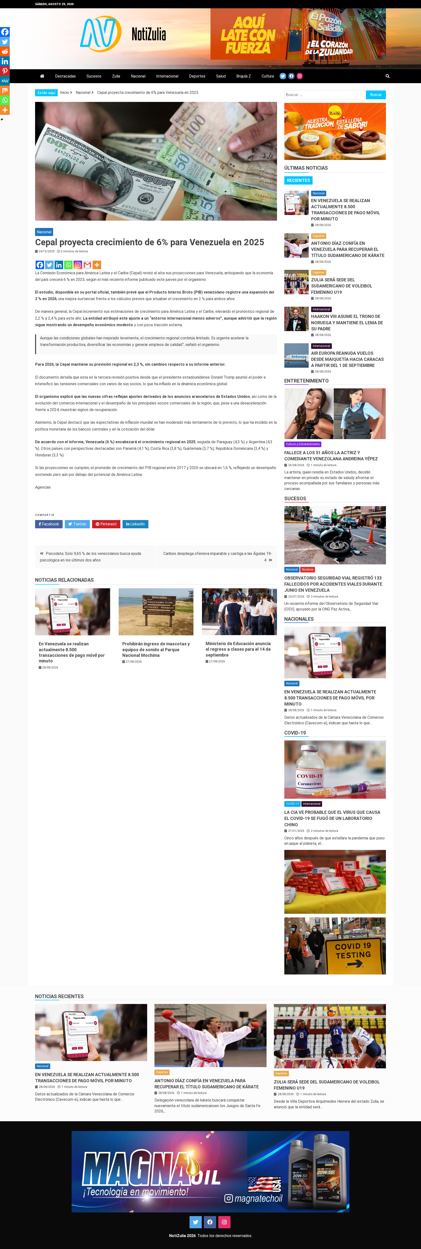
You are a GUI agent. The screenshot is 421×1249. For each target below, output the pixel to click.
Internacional (167, 76)
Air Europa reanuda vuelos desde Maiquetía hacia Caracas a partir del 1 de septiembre (347, 359)
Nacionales (299, 619)
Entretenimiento (306, 381)
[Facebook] (40, 265)
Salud (221, 76)
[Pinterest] (5, 71)
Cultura (268, 76)
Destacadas (65, 76)
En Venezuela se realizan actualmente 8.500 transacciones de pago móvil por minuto (330, 698)
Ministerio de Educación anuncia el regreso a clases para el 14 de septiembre (238, 649)
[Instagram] (78, 265)
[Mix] (5, 90)
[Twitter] (49, 265)
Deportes (197, 76)
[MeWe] (5, 81)
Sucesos (93, 76)
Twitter (79, 524)
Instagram (224, 1222)
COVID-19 (295, 733)
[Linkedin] (59, 265)
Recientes (298, 180)
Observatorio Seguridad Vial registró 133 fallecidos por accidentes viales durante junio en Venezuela (333, 584)
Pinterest (108, 524)
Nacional (138, 76)
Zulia (116, 76)
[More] (97, 265)
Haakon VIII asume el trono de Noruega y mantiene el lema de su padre (347, 322)
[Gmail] (87, 265)
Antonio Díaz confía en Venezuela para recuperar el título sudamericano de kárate (347, 249)
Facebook (50, 524)
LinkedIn (137, 524)
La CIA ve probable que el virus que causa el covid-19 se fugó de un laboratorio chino (332, 818)
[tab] (298, 180)
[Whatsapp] (68, 265)
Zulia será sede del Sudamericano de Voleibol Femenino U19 (341, 286)
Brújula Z (243, 76)
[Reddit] (5, 51)
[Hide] (2, 119)
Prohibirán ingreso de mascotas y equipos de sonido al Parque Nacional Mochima (156, 649)
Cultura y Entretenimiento (303, 444)
